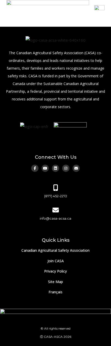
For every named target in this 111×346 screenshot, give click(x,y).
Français (55, 291)
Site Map (55, 281)
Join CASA (55, 260)
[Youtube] (45, 168)
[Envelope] (76, 168)
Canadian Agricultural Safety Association (55, 250)
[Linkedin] (55, 168)
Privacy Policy (55, 271)
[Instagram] (65, 168)
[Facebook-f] (34, 168)
